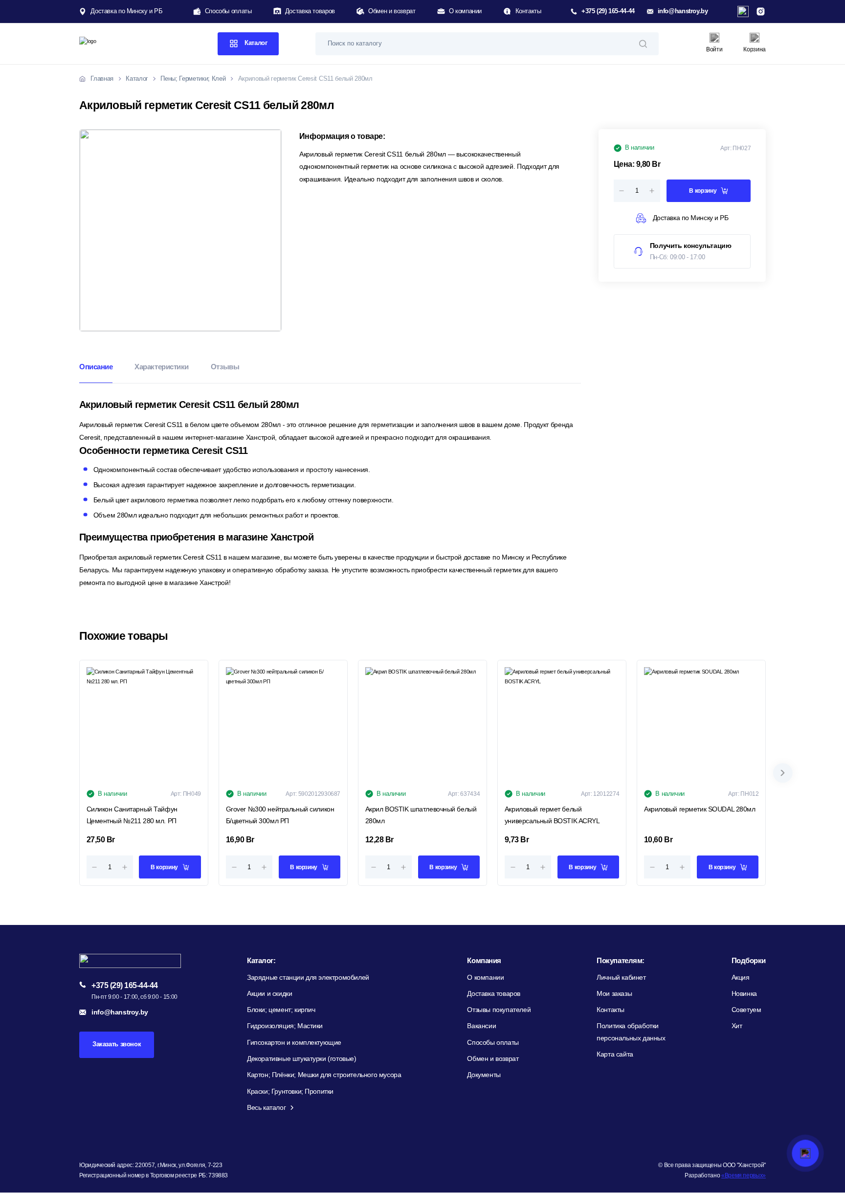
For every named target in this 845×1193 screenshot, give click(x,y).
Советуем (746, 1009)
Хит (737, 1026)
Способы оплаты (228, 11)
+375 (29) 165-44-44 (607, 11)
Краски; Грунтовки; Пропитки (290, 1091)
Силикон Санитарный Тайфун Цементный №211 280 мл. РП (132, 814)
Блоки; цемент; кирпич (281, 1009)
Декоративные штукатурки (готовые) (301, 1058)
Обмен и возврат (391, 11)
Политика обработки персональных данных (631, 1031)
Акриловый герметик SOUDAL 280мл (700, 809)
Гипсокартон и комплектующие (294, 1042)
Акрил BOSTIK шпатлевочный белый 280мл (421, 814)
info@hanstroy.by (683, 11)
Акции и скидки (269, 993)
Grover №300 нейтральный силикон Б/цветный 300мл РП (280, 814)
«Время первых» (743, 1175)
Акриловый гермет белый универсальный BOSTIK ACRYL (552, 814)
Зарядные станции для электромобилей (308, 977)
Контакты (528, 11)
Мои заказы (614, 993)
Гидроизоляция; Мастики (285, 1026)
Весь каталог (266, 1107)
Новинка (744, 993)
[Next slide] (783, 773)
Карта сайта (615, 1054)
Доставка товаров (310, 11)
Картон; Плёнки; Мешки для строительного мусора (324, 1075)
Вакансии (481, 1026)
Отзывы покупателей (499, 1009)
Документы (483, 1075)
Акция (741, 977)
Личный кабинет (621, 977)
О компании (465, 11)
